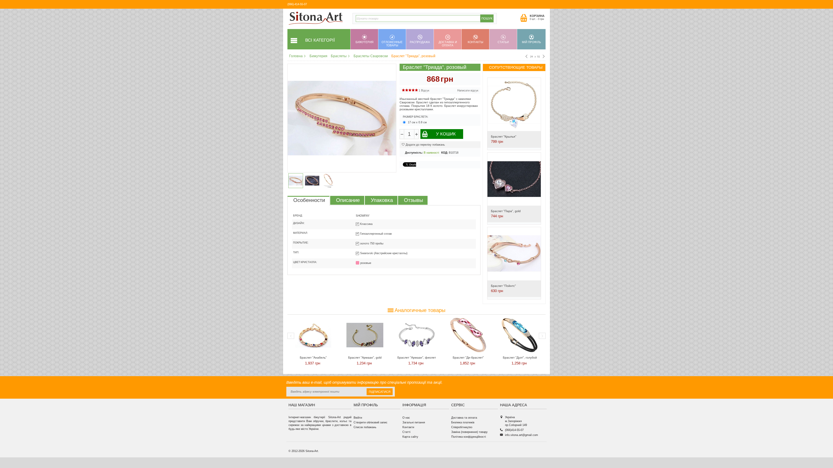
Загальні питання (413, 422)
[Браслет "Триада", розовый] (342, 118)
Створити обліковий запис (370, 422)
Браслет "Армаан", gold (365, 357)
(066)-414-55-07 (297, 4)
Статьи (503, 42)
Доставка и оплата (448, 44)
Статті (406, 432)
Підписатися (379, 391)
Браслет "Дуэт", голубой (520, 357)
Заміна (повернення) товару (469, 432)
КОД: (444, 152)
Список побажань (365, 427)
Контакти (408, 427)
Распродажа (420, 42)
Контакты (475, 42)
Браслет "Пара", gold (506, 211)
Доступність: (414, 152)
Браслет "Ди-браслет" (468, 357)
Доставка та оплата (464, 417)
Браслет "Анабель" (313, 357)
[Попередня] (526, 56)
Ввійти (358, 417)
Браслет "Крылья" (503, 136)
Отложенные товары (392, 44)
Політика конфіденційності (468, 436)
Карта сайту (410, 436)
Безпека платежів (462, 422)
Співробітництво (461, 427)
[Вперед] (544, 56)
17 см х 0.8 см (417, 122)
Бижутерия (364, 42)
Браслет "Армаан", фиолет (416, 357)
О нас (406, 417)
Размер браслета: (415, 116)
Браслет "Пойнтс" (503, 286)
